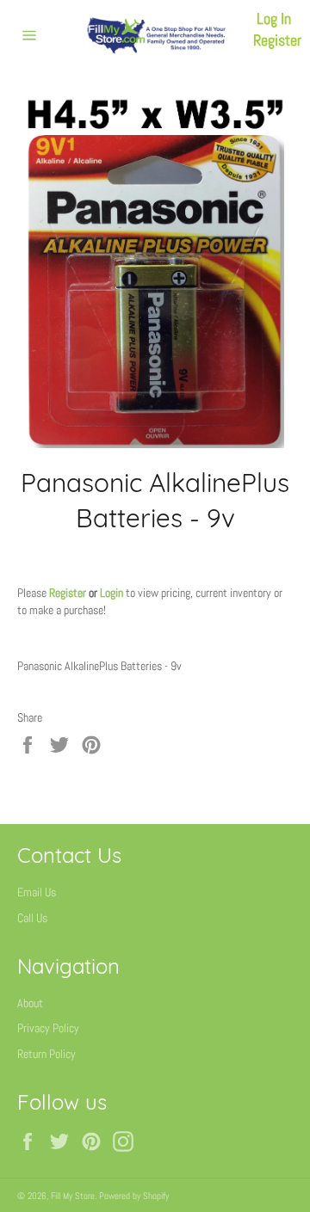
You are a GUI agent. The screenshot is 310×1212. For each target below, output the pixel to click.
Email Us (36, 892)
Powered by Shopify (134, 1196)
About (30, 1003)
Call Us (32, 918)
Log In (274, 18)
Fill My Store (73, 1196)
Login (111, 592)
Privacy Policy (48, 1028)
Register (277, 40)
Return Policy (46, 1053)
